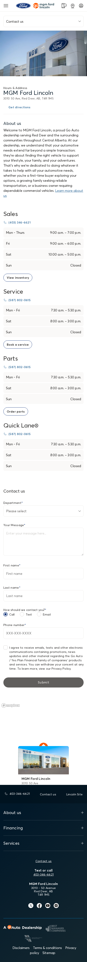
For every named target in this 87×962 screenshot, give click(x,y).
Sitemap (48, 953)
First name (11, 565)
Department (13, 503)
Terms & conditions (47, 948)
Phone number (14, 625)
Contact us (43, 861)
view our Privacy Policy (55, 669)
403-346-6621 (43, 874)
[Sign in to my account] (81, 5)
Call (12, 614)
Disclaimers (21, 948)
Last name (11, 587)
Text (29, 614)
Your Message (14, 525)
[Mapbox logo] (10, 705)
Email (47, 614)
